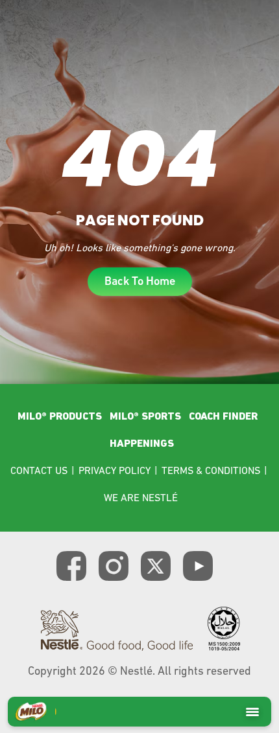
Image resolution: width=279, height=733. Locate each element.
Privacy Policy (115, 471)
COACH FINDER (223, 417)
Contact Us (38, 471)
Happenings (142, 444)
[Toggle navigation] (252, 711)
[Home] (31, 712)
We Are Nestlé (141, 498)
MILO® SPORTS (145, 417)
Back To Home (139, 282)
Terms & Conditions (211, 471)
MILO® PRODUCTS (60, 417)
